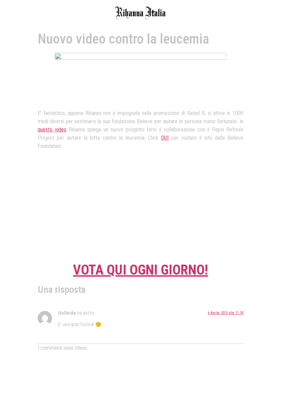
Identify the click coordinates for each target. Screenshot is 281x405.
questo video (52, 129)
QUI (165, 138)
